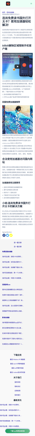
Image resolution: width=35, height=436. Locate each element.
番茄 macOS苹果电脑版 (17, 364)
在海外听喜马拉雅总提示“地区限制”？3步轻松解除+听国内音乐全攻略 (13, 333)
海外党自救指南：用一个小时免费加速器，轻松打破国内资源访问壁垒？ (13, 272)
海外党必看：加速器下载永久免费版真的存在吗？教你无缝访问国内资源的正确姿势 (13, 267)
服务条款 (17, 382)
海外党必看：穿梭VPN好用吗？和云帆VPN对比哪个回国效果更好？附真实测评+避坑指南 (13, 256)
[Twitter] (7, 235)
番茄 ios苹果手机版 (17, 368)
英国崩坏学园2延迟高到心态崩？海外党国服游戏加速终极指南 (13, 311)
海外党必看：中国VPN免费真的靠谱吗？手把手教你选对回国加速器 (13, 278)
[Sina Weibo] (11, 235)
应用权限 (17, 390)
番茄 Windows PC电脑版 (17, 359)
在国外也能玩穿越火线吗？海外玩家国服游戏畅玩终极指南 (13, 295)
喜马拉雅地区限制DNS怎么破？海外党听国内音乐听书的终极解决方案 (13, 328)
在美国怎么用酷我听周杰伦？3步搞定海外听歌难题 (13, 344)
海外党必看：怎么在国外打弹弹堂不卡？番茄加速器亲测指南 (13, 305)
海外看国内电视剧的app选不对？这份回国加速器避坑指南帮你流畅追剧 (13, 322)
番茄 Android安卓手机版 (17, 372)
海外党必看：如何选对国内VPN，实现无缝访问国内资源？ (13, 262)
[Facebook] (4, 235)
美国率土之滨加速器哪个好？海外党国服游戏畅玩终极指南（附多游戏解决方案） (13, 300)
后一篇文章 (18, 246)
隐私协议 (17, 386)
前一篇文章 (18, 242)
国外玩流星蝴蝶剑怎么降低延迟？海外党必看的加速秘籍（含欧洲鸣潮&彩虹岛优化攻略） (13, 289)
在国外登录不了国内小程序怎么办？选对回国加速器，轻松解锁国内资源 (13, 338)
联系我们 (17, 395)
